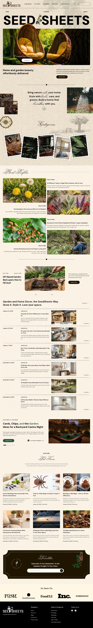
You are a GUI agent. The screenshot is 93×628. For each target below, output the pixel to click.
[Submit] (61, 570)
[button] (29, 60)
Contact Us (34, 617)
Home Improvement (56, 622)
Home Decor (28, 4)
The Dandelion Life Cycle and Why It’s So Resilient (30, 209)
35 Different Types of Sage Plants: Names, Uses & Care (65, 183)
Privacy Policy (34, 619)
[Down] (44, 108)
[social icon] (72, 610)
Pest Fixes (55, 4)
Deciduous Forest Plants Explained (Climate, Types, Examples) (67, 223)
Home (32, 610)
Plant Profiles (65, 4)
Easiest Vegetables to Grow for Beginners (12, 279)
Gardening (46, 4)
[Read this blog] (44, 278)
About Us (33, 613)
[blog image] (16, 482)
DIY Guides (37, 4)
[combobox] (81, 4)
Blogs (32, 615)
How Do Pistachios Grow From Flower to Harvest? (30, 249)
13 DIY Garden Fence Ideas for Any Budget (46, 56)
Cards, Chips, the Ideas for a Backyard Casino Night (23, 425)
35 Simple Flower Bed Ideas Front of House (35, 382)
